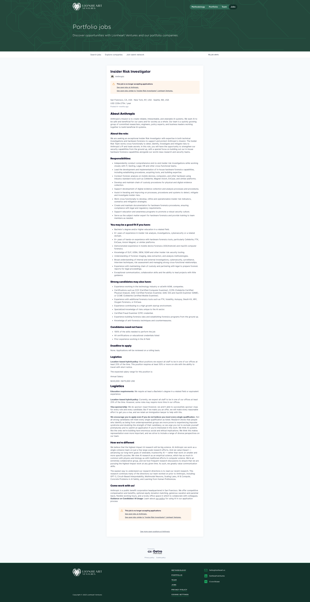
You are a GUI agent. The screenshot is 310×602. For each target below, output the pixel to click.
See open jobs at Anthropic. (128, 87)
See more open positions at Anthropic (155, 531)
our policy (160, 498)
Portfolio (213, 7)
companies (114, 54)
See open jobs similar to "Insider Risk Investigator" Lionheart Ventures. (145, 91)
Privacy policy (149, 557)
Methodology (198, 7)
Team (224, 7)
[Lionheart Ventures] (93, 7)
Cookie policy (161, 557)
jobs (95, 54)
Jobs (233, 7)
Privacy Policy (179, 590)
